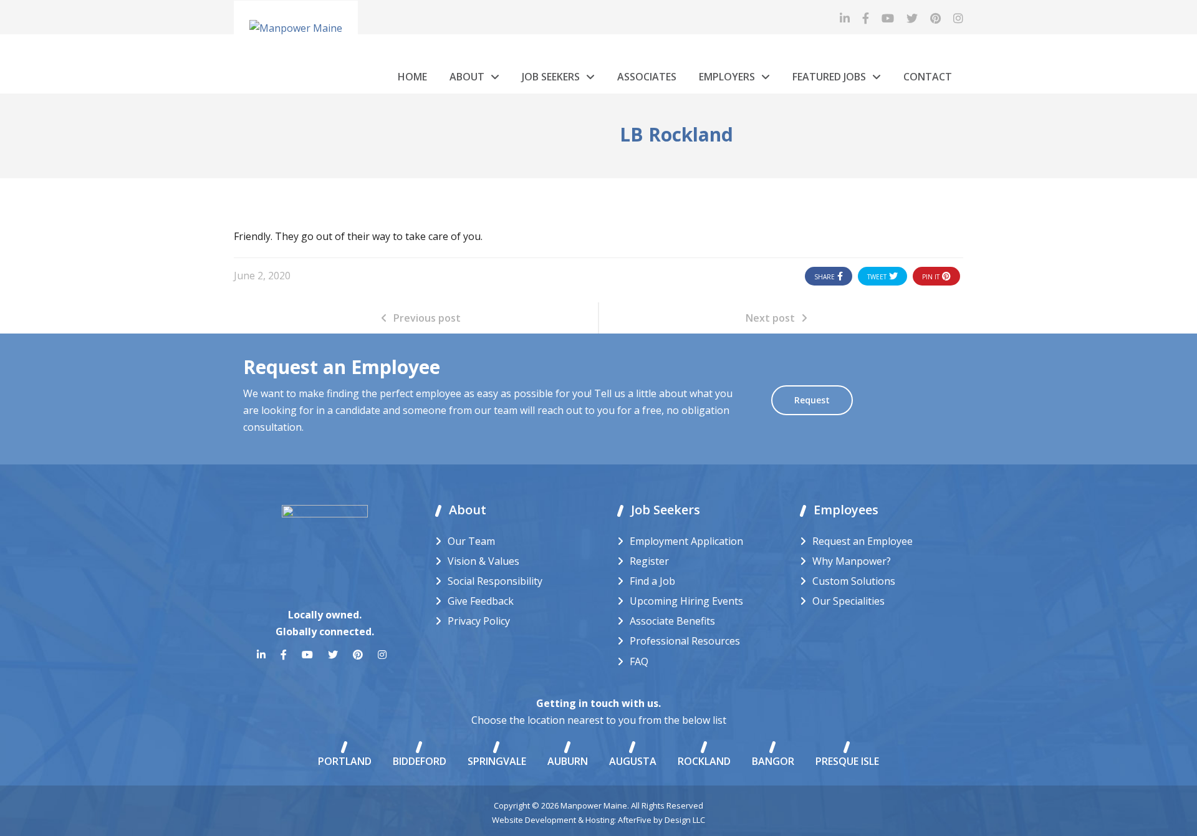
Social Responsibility (495, 581)
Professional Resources (685, 641)
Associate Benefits (672, 621)
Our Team (471, 541)
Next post (770, 318)
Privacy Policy (479, 621)
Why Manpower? (851, 561)
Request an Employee (862, 541)
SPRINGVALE (497, 761)
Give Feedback (481, 601)
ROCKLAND (704, 761)
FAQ (639, 661)
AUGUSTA (632, 761)
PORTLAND (345, 761)
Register (649, 561)
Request (812, 400)
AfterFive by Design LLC (661, 819)
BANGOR (773, 761)
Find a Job (652, 581)
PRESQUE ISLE (847, 761)
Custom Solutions (853, 581)
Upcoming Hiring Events (686, 601)
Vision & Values (483, 561)
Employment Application (686, 541)
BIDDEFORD (419, 761)
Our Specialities (848, 601)
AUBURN (567, 761)
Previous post (427, 318)
